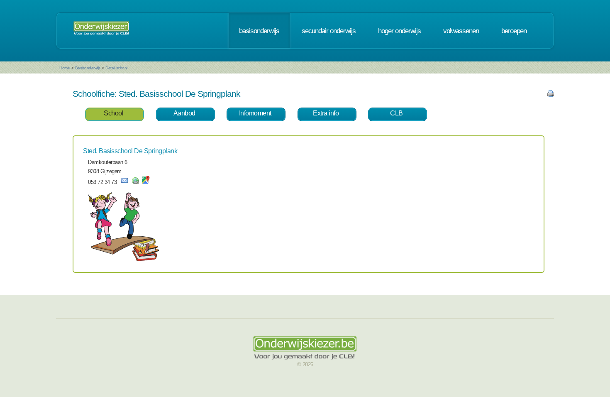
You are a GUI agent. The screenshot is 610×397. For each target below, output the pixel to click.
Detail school (116, 68)
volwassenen (461, 31)
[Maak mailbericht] (124, 182)
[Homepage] (101, 30)
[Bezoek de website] (135, 182)
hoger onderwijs (399, 31)
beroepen (514, 31)
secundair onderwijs (329, 31)
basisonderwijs (259, 31)
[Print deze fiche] (550, 95)
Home (64, 68)
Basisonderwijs (87, 68)
